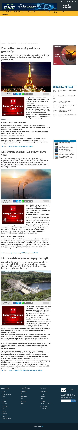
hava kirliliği (24, 146)
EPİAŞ (24, 370)
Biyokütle (5, 404)
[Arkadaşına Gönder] (25, 94)
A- (48, 94)
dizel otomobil (17, 146)
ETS (37, 253)
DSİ (21, 370)
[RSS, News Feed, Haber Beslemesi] (72, 1)
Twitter (24, 394)
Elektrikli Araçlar (19, 12)
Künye (42, 394)
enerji (10, 253)
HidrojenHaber (62, 140)
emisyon (31, 146)
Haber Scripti (37, 426)
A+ (44, 94)
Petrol (48, 12)
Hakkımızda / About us (46, 403)
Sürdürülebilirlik (7, 418)
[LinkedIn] (20, 94)
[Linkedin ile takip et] (64, 1)
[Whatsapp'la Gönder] (23, 94)
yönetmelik (32, 253)
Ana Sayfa (43, 391)
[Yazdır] (28, 94)
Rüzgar (4, 401)
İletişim (43, 396)
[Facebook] (14, 94)
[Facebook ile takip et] (59, 1)
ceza (19, 253)
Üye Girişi (44, 408)
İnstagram (24, 399)
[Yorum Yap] (31, 94)
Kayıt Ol (74, 400)
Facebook (24, 391)
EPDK (22, 253)
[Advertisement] (39, 28)
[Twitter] (17, 94)
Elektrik (8, 12)
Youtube (24, 401)
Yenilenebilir (32, 12)
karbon (26, 253)
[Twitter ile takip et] (61, 1)
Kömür (41, 12)
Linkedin (24, 396)
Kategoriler (5, 388)
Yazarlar (43, 401)
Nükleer (64, 12)
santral (35, 370)
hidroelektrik (16, 370)
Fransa (10, 146)
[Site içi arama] (56, 1)
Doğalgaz (56, 12)
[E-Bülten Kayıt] (75, 1)
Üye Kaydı (44, 406)
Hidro (4, 396)
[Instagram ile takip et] (67, 1)
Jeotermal (5, 406)
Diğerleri (5, 14)
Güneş (4, 399)
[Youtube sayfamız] (69, 1)
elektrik (40, 370)
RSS (23, 403)
